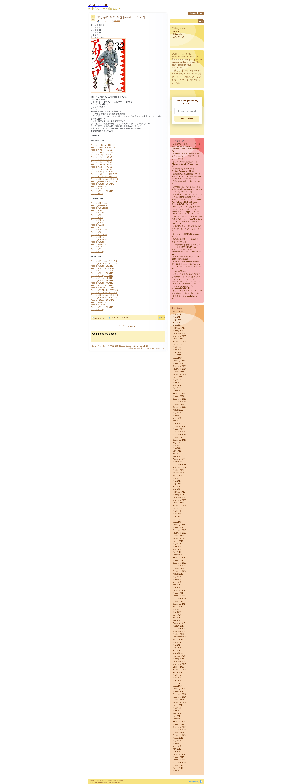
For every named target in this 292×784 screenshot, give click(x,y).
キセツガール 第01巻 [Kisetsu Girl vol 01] (186, 235)
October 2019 (178, 536)
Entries (93, 782)
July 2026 (177, 314)
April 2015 (177, 683)
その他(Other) (178, 37)
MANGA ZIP (94, 780)
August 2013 (178, 738)
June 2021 (177, 481)
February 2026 (179, 328)
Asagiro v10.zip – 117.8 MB (102, 152)
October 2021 (178, 470)
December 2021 (179, 465)
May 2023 (177, 418)
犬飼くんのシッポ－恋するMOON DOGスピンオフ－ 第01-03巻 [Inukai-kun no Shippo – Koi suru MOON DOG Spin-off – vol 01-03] (186, 210)
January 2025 (178, 363)
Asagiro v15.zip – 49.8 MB (101, 164)
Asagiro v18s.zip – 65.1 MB (102, 172)
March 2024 (177, 391)
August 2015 (178, 672)
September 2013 (179, 735)
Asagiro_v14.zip (97, 222)
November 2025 (179, 336)
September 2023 (179, 407)
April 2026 (177, 322)
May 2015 (177, 681)
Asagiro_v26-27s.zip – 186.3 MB (104, 179)
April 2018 (177, 585)
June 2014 (177, 711)
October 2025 (178, 339)
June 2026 (177, 317)
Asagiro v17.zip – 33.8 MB (101, 169)
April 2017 (177, 618)
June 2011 (177, 771)
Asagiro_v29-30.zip (99, 186)
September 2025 (179, 342)
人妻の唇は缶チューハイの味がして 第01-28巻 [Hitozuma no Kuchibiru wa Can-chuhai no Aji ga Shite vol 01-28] (187, 265)
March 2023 (177, 424)
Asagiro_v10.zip (97, 232)
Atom (102, 782)
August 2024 (178, 377)
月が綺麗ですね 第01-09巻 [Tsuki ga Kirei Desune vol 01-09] (186, 170)
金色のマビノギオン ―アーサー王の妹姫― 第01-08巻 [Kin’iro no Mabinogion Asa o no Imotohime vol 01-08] (187, 147)
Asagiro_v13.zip (97, 215)
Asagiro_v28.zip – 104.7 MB (102, 184)
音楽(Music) (177, 34)
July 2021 (177, 478)
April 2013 (177, 749)
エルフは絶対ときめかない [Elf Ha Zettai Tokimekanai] (186, 257)
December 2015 (179, 661)
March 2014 (177, 719)
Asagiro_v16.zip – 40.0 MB (102, 283)
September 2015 (179, 670)
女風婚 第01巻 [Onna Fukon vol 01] (185, 297)
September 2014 (179, 702)
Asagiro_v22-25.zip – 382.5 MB (104, 177)
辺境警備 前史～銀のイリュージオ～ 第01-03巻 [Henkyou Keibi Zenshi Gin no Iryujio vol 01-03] (187, 189)
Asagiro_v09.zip (97, 237)
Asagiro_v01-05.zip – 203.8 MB (104, 261)
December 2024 (179, 366)
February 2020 (179, 525)
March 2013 (177, 752)
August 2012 (178, 768)
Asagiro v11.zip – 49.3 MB (101, 155)
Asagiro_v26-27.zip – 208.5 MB (104, 181)
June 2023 (177, 415)
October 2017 (178, 601)
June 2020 (177, 514)
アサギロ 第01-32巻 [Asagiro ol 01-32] (121, 17)
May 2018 (177, 582)
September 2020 (179, 506)
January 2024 (178, 396)
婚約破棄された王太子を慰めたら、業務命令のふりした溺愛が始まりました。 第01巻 (187, 156)
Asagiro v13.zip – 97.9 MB (101, 160)
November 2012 (179, 763)
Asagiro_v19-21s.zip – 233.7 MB (104, 290)
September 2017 (179, 604)
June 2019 (177, 547)
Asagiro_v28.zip (97, 242)
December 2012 (179, 760)
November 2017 (179, 598)
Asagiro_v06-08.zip (99, 230)
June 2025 (177, 350)
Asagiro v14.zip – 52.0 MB (101, 162)
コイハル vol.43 (179, 271)
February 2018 (179, 590)
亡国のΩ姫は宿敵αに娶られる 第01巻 (187, 182)
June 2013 (177, 743)
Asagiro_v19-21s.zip (99, 208)
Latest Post (196, 13)
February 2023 (179, 426)
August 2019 (178, 541)
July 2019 (177, 544)
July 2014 (177, 708)
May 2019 (177, 549)
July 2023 (177, 413)
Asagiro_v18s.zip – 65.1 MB (102, 288)
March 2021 (177, 489)
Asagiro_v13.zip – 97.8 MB (102, 276)
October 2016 (178, 634)
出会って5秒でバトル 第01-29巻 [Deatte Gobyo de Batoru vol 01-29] (120, 346)
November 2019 (179, 533)
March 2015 (177, 686)
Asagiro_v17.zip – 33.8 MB (102, 285)
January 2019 (178, 560)
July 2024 (177, 380)
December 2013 (179, 727)
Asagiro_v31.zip (97, 249)
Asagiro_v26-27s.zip (99, 205)
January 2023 (178, 429)
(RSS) (98, 782)
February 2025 (179, 361)
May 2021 (177, 484)
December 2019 (179, 530)
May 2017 (177, 615)
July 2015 (177, 675)
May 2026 (177, 320)
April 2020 (177, 519)
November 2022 (179, 434)
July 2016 (177, 642)
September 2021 (179, 473)
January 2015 (178, 691)
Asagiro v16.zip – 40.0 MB (101, 167)
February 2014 (179, 722)
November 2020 (179, 500)
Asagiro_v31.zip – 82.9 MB (102, 191)
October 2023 (178, 404)
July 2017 (177, 609)
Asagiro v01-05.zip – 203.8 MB (103, 145)
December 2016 (179, 629)
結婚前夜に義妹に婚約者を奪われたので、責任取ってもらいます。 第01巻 (187, 228)
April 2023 (177, 421)
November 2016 (179, 631)
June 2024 (177, 383)
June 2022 (177, 448)
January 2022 (178, 462)
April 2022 (177, 454)
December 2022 (179, 432)
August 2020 (178, 508)
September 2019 (179, 538)
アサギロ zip (126, 318)
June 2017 (177, 612)
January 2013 (178, 757)
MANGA (117, 21)
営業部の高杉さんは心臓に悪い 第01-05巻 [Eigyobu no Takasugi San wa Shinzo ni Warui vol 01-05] (186, 176)
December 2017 (179, 596)
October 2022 (178, 437)
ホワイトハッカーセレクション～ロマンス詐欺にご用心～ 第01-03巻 (187, 292)
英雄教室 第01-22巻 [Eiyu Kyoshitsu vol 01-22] (145, 348)
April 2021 (177, 486)
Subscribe (186, 118)
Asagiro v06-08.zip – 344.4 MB (103, 147)
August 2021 (178, 475)
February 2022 (179, 459)
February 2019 (179, 557)
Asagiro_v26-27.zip (99, 239)
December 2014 (179, 694)
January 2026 (178, 331)
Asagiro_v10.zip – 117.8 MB (102, 268)
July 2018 (177, 577)
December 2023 (179, 399)
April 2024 (177, 388)
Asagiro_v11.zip (97, 225)
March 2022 (177, 456)
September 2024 (179, 374)
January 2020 (178, 527)
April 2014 (177, 716)
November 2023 (179, 402)
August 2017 (178, 607)
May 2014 (177, 713)
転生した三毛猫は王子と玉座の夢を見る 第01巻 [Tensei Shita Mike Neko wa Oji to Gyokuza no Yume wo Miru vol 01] (187, 220)
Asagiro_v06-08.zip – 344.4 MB (104, 263)
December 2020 (179, 497)
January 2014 (178, 724)
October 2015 (178, 667)
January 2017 (178, 626)
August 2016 (178, 639)
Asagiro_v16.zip (97, 220)
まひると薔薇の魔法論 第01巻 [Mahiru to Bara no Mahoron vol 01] (185, 164)
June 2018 (177, 579)
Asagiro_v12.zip (97, 227)
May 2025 (177, 352)
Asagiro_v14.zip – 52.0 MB (102, 278)
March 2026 (177, 325)
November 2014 (179, 697)
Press (123, 780)
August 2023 (178, 410)
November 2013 (179, 730)
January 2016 (178, 659)
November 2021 (179, 467)
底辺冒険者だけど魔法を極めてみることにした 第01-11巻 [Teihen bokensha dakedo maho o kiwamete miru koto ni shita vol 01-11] (187, 249)
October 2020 (178, 503)
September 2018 (179, 571)
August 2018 (178, 574)
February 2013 (179, 754)
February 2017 (179, 623)
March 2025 (177, 358)
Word (119, 780)
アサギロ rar (116, 318)
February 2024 (179, 393)
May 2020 (177, 516)
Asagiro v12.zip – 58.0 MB (101, 157)
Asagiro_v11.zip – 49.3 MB (102, 271)
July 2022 (177, 445)
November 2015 (179, 664)
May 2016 (177, 648)
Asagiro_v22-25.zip (99, 203)
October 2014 (178, 700)
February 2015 (179, 689)
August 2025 (178, 344)
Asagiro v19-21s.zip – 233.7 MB (104, 174)
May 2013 (177, 746)
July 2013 (177, 741)
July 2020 (177, 511)
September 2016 (179, 637)
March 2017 (177, 620)
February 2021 (179, 492)
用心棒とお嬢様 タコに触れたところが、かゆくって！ (186, 240)
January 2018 (178, 593)
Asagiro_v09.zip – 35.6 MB (102, 266)
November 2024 (179, 369)
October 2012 (178, 765)
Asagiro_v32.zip (97, 194)
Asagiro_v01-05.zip (99, 235)
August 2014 (178, 705)
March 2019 (177, 555)
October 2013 (178, 732)
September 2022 (179, 440)
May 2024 (177, 385)
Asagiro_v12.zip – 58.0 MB (102, 273)
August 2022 (178, 443)
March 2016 (177, 653)
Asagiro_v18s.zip (98, 210)
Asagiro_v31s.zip (98, 189)
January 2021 (178, 495)
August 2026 (178, 311)
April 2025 (177, 355)
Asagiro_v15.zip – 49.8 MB (102, 280)
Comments (112, 782)
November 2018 (179, 566)
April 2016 (177, 650)
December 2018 (179, 563)
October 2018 (178, 568)
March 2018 (177, 588)
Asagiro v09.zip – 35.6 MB (101, 150)
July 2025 (177, 347)
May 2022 (177, 451)
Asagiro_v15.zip (97, 218)
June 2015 (177, 678)
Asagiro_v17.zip (97, 213)
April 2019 (177, 552)
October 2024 (178, 372)
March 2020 (177, 522)
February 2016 (179, 656)
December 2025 (179, 333)
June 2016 (177, 645)
